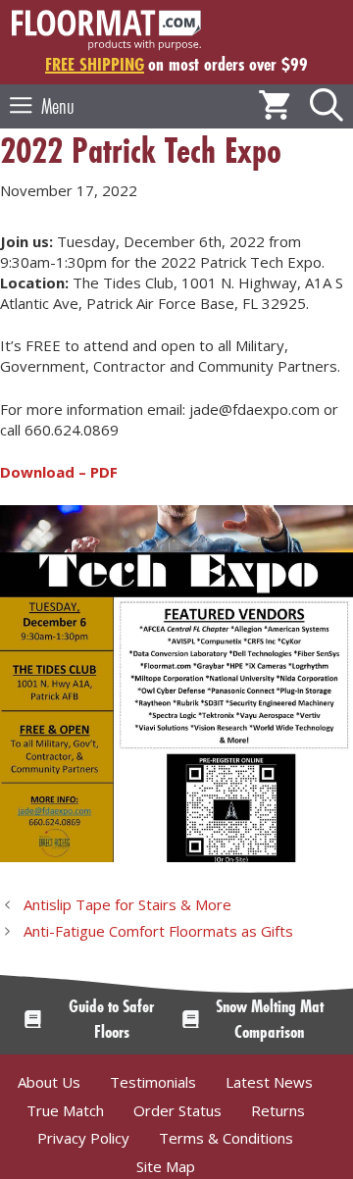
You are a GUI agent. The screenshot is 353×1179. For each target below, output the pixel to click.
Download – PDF (59, 472)
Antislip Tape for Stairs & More (127, 904)
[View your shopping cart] (274, 106)
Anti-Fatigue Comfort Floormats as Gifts (158, 931)
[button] (326, 106)
